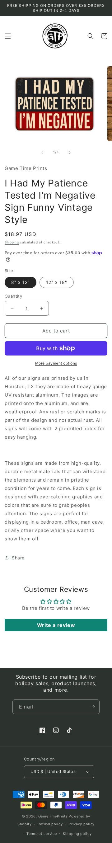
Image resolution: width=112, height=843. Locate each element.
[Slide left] (42, 152)
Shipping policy (77, 833)
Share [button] (18, 557)
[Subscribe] (92, 706)
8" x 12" (20, 282)
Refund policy (50, 824)
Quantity (13, 296)
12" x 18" (56, 282)
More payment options (56, 363)
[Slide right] (70, 152)
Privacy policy (82, 824)
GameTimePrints (53, 816)
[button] (8, 36)
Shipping (12, 242)
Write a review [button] (56, 625)
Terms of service (41, 833)
